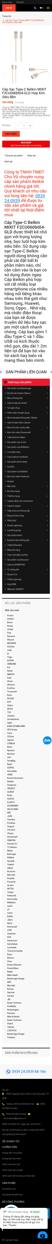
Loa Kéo (10, 467)
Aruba (10, 626)
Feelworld (11, 895)
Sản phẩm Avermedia (17, 462)
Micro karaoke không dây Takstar (22, 418)
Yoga (9, 657)
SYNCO (10, 619)
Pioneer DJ (12, 844)
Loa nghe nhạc (14, 452)
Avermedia (12, 899)
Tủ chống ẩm (13, 569)
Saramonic (12, 940)
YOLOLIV (11, 830)
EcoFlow (11, 688)
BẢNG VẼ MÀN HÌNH (16, 726)
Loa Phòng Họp (14, 530)
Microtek (11, 875)
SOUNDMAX (12, 806)
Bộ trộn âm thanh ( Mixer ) (19, 393)
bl (8, 653)
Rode (9, 795)
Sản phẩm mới (8, 1189)
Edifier (10, 916)
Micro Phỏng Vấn (15, 398)
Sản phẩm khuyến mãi (12, 1194)
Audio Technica (14, 1003)
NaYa (9, 923)
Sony (9, 961)
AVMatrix (11, 902)
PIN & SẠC (11, 520)
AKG (9, 982)
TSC (9, 712)
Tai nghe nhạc (13, 408)
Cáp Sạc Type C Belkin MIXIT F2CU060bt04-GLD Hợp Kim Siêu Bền (24, 93)
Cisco (9, 733)
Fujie (9, 678)
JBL (9, 999)
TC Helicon (12, 847)
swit (9, 757)
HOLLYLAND (12, 809)
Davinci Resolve (14, 965)
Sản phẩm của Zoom (16, 442)
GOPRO (10, 768)
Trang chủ (6, 16)
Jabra (10, 920)
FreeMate (11, 1006)
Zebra (10, 705)
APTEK (10, 889)
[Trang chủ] (9, 8)
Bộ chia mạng (13, 491)
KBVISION (11, 643)
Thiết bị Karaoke (14, 545)
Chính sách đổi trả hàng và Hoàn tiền (18, 1176)
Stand (10, 1023)
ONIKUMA (11, 664)
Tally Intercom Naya (16, 437)
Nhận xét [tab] (32, 155)
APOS (10, 709)
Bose (9, 695)
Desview (11, 1013)
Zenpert (11, 716)
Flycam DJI (12, 574)
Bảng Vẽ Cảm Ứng (15, 516)
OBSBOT (11, 788)
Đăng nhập (8, 2)
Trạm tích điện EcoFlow (17, 555)
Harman (11, 992)
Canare (10, 996)
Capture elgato (14, 506)
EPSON (10, 698)
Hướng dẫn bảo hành (11, 1158)
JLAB (9, 816)
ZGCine (10, 736)
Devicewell (12, 927)
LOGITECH (11, 1030)
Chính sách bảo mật (11, 1164)
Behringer (11, 854)
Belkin (10, 972)
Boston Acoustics (15, 778)
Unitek (10, 629)
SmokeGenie (13, 719)
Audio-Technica (14, 1020)
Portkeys (11, 823)
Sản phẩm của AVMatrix (18, 447)
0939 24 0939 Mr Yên (29, 1072)
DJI (8, 667)
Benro (10, 622)
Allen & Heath (13, 1016)
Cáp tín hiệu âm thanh (17, 403)
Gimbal (10, 481)
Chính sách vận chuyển (12, 1170)
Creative (11, 1037)
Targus (10, 892)
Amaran (11, 754)
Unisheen (11, 933)
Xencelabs (12, 771)
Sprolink (11, 861)
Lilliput (10, 868)
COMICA (11, 743)
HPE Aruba (12, 729)
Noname (11, 636)
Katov (9, 747)
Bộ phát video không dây (18, 540)
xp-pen (10, 885)
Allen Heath (12, 975)
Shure (10, 681)
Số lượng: (6, 125)
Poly (9, 633)
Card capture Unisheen (17, 457)
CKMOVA (11, 840)
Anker (10, 671)
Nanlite (10, 781)
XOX (9, 937)
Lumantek (11, 947)
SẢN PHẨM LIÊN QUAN (26, 372)
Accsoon (11, 871)
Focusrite (11, 882)
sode (9, 650)
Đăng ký (20, 2)
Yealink (10, 864)
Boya (9, 954)
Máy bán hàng (13, 550)
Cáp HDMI (11, 584)
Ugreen (10, 740)
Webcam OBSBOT (15, 589)
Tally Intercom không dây (18, 511)
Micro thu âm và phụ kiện (18, 427)
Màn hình (11, 486)
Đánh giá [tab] (8, 161)
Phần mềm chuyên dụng (18, 413)
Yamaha (11, 819)
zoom (10, 913)
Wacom (10, 640)
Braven (10, 989)
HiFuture (11, 685)
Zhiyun (10, 833)
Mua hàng (11, 134)
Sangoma (11, 785)
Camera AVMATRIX (16, 565)
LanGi (9, 906)
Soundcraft (12, 837)
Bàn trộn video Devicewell (18, 432)
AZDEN (10, 660)
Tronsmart (12, 691)
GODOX (10, 799)
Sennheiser (12, 944)
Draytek (10, 878)
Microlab (11, 985)
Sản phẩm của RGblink (17, 471)
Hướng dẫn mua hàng (12, 1153)
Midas (10, 851)
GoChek (10, 646)
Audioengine (13, 1010)
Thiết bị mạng (13, 496)
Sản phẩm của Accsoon (18, 560)
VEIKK (9, 774)
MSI (9, 812)
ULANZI (10, 792)
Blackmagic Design (15, 978)
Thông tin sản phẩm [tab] (13, 155)
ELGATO (11, 802)
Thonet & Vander (15, 951)
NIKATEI (10, 674)
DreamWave (12, 968)
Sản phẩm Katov (14, 535)
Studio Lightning (14, 525)
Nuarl (9, 764)
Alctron (10, 958)
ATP (9, 702)
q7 (8, 909)
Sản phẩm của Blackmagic (19, 388)
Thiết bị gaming (14, 579)
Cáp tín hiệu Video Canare (18, 422)
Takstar (10, 1027)
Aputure (11, 750)
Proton (10, 615)
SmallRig (11, 761)
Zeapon (10, 826)
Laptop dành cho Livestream (20, 501)
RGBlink (10, 857)
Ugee (9, 723)
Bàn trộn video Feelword (18, 476)
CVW (9, 930)
